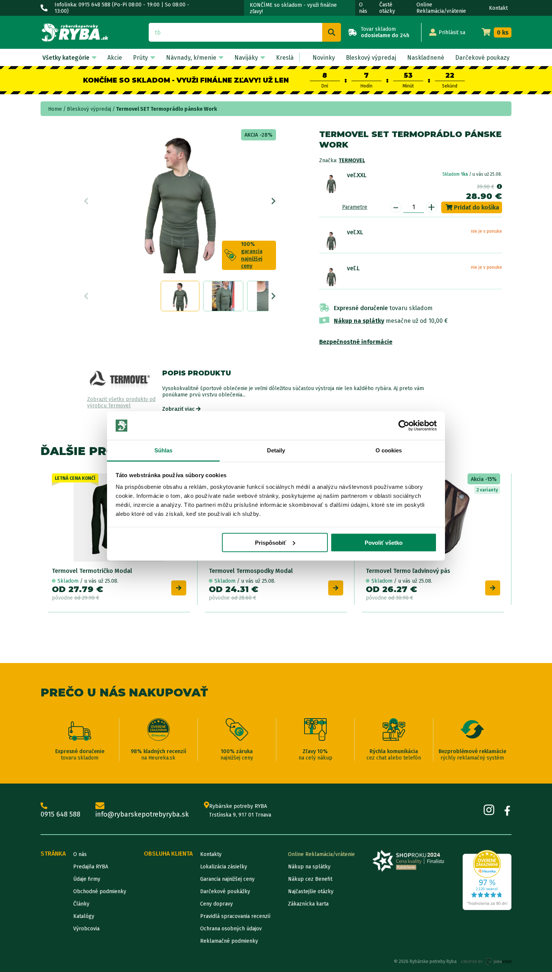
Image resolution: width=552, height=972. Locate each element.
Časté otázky (387, 8)
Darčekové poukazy (482, 57)
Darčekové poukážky (225, 891)
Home (55, 109)
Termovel (352, 160)
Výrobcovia (86, 928)
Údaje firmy (86, 879)
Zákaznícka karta (308, 904)
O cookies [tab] (389, 450)
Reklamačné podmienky (229, 941)
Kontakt (498, 8)
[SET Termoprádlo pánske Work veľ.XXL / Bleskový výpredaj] (331, 183)
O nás (363, 8)
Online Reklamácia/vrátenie (441, 8)
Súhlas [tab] (163, 450)
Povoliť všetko (384, 542)
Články (81, 904)
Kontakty (211, 854)
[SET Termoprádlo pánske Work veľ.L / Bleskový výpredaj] (331, 276)
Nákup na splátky (359, 320)
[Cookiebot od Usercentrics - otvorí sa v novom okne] (404, 425)
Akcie (114, 57)
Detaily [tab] (276, 450)
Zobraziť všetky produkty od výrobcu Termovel (121, 402)
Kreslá (285, 57)
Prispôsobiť (270, 542)
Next (273, 201)
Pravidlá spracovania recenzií (235, 916)
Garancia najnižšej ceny (227, 879)
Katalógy (83, 916)
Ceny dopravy (216, 904)
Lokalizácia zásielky (223, 866)
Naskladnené (425, 57)
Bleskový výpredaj (371, 57)
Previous (86, 201)
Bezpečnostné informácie (355, 341)
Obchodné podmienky (99, 891)
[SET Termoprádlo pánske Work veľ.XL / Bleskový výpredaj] (331, 240)
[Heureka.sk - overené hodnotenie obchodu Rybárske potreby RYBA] (487, 880)
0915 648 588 (60, 814)
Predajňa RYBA (90, 866)
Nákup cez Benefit (310, 879)
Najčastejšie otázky (310, 891)
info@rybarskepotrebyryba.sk (142, 814)
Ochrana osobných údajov (231, 928)
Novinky (323, 57)
